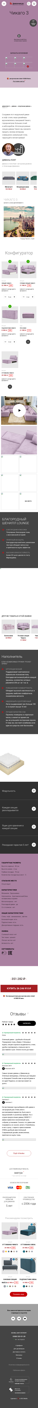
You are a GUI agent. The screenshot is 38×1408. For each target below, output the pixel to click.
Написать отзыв (27, 1024)
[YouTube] (25, 1318)
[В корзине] (34, 3)
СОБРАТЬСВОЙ (33, 24)
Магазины (19, 1355)
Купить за (19, 988)
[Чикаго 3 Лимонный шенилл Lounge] (19, 65)
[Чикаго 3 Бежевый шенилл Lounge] (19, 59)
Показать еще (18, 1294)
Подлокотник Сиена (28, 1279)
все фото (28, 501)
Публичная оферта (19, 1370)
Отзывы (19, 1358)
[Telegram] (19, 1318)
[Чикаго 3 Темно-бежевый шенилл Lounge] (28, 59)
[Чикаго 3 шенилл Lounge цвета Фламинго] (28, 65)
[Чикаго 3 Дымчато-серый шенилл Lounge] (10, 59)
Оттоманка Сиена (28, 1244)
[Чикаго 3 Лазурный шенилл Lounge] (10, 65)
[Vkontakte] (13, 1318)
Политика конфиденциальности (19, 1365)
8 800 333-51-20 (29, 4)
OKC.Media (24, 1398)
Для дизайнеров (19, 1348)
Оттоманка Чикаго (8, 373)
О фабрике (19, 1345)
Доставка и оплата (19, 1352)
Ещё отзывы (19, 1153)
